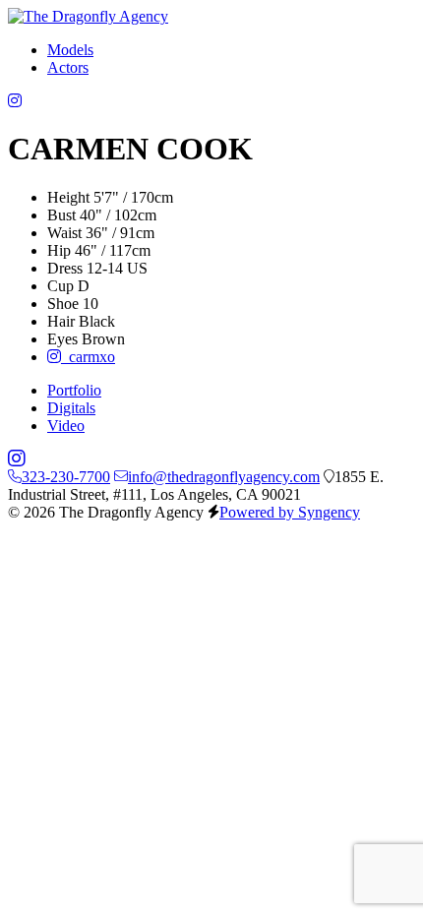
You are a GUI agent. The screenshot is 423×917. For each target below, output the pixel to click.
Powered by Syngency (289, 512)
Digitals (71, 407)
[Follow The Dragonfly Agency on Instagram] (15, 100)
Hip (59, 250)
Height (68, 197)
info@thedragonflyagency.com (224, 476)
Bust (61, 215)
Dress (65, 268)
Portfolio (74, 390)
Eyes (62, 339)
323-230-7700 (66, 476)
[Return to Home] (88, 16)
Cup (60, 285)
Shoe (63, 303)
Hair (61, 321)
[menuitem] (70, 49)
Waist (64, 232)
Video (66, 425)
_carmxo (88, 356)
